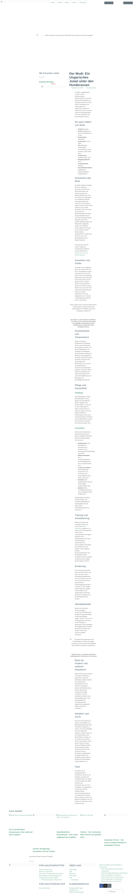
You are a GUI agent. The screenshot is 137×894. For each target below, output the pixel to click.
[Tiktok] (109, 886)
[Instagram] (105, 886)
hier (87, 761)
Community (82, 2)
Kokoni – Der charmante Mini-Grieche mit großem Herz (90, 834)
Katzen (74, 2)
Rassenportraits (91, 88)
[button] (39, 77)
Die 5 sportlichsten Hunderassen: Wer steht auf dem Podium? (20, 832)
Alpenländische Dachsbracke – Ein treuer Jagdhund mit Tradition (67, 834)
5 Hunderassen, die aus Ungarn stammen (81, 253)
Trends (60, 2)
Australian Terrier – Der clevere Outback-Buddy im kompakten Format (115, 842)
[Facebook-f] (101, 886)
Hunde (67, 2)
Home (53, 2)
